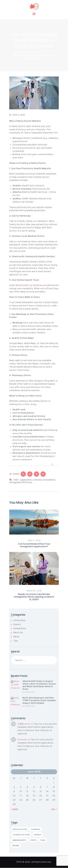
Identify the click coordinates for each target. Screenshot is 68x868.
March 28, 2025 (34, 591)
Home (17, 52)
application (26, 479)
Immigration (20, 628)
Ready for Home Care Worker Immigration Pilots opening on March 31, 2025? (34, 597)
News (16, 637)
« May (14, 809)
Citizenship (19, 620)
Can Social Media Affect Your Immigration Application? (34, 545)
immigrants (15, 482)
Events (17, 80)
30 (14, 804)
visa (30, 482)
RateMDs (25, 285)
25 (27, 800)
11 (27, 791)
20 (40, 796)
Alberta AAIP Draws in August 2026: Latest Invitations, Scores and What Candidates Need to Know (39, 685)
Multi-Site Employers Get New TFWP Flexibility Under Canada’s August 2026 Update (39, 701)
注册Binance (23, 724)
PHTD (24, 482)
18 (27, 796)
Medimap (37, 285)
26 (34, 800)
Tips (16, 641)
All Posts (33, 52)
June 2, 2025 (18, 114)
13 (41, 791)
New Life (18, 632)
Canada (37, 479)
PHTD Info (30, 692)
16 (14, 796)
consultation (48, 479)
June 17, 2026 (34, 540)
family (37, 834)
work (16, 845)
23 (14, 800)
